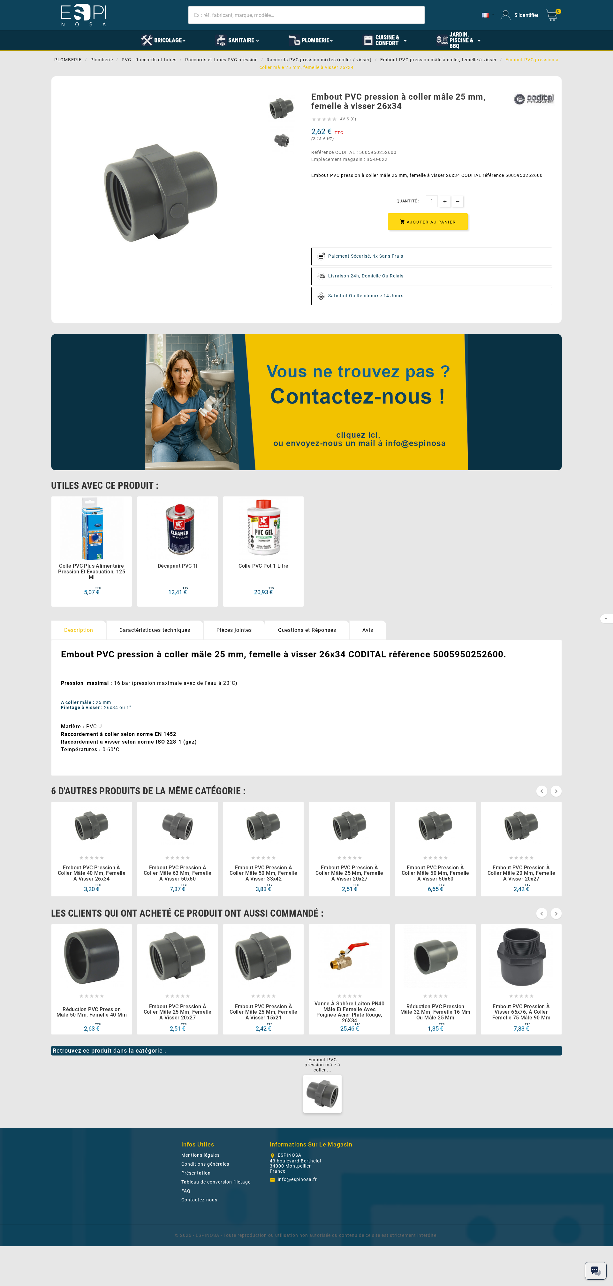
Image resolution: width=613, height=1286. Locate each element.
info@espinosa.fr (297, 1179)
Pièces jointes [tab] (234, 630)
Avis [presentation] (367, 630)
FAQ (186, 1190)
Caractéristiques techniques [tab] (154, 630)
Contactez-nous (199, 1199)
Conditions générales (205, 1164)
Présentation (196, 1173)
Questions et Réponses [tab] (307, 630)
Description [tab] (78, 630)
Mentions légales (200, 1155)
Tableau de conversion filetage (216, 1181)
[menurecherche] (510, 40)
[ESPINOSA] (112, 40)
